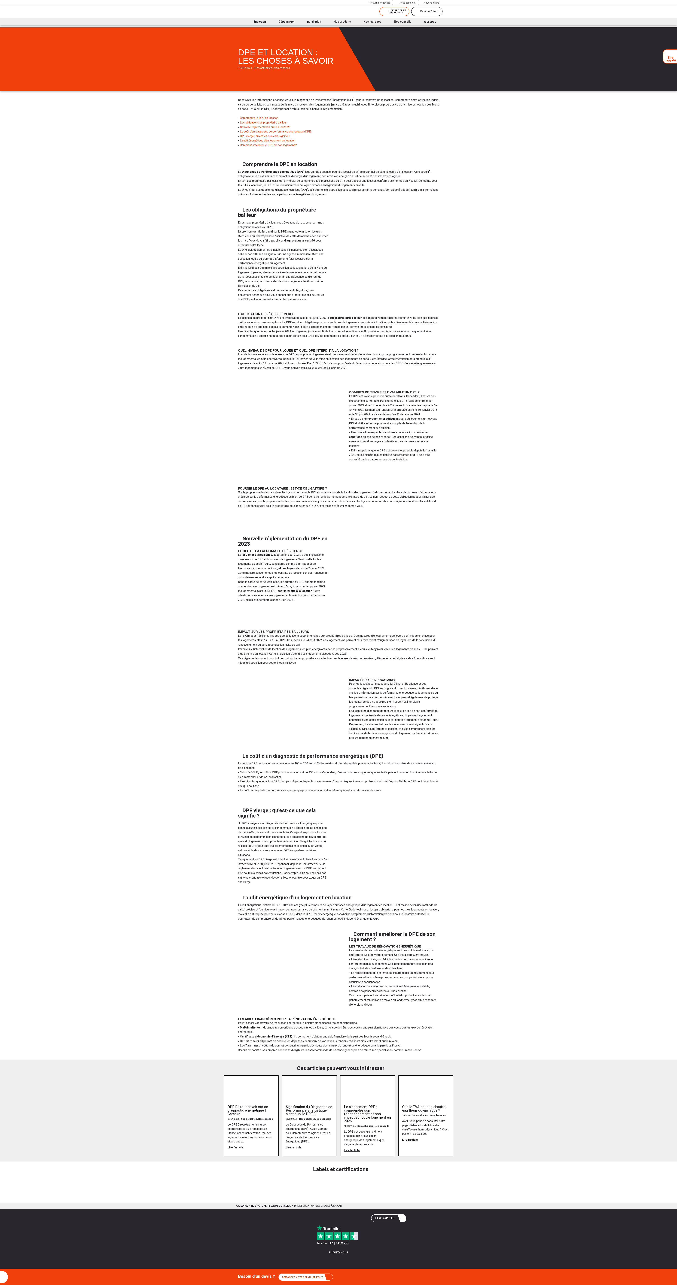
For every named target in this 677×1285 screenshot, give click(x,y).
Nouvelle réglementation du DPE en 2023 (265, 127)
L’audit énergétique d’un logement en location (267, 140)
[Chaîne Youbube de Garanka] (348, 1260)
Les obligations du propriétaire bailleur (263, 122)
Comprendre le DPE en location (259, 118)
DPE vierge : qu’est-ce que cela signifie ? (265, 136)
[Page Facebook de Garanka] (337, 1260)
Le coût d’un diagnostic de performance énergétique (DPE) (276, 131)
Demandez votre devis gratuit (302, 1277)
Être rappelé (384, 1218)
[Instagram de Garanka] (327, 1260)
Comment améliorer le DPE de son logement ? (268, 145)
